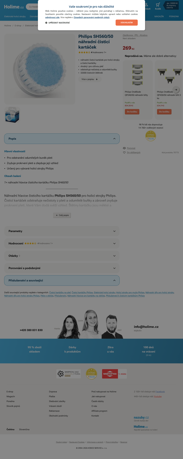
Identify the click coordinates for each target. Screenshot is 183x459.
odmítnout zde (52, 17)
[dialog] (91, 15)
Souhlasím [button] (127, 22)
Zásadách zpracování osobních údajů (91, 17)
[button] (57, 22)
